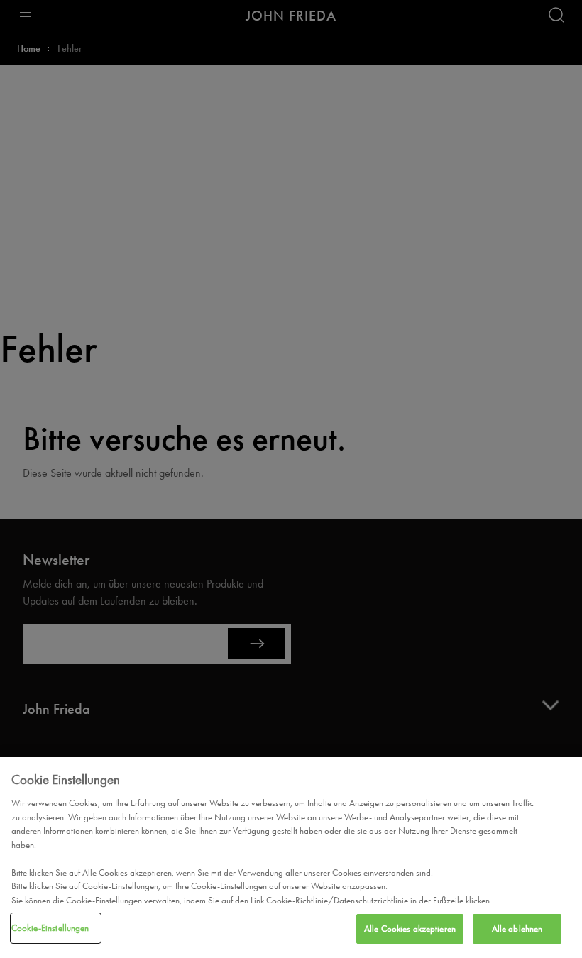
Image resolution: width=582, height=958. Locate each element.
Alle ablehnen (517, 928)
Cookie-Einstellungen (50, 928)
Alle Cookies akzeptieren (410, 928)
